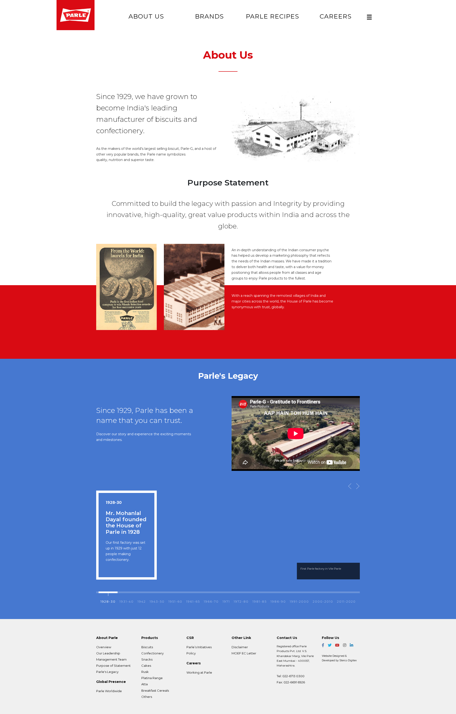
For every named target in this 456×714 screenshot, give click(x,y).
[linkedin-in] (351, 645)
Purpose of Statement (113, 665)
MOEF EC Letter (244, 653)
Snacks (146, 659)
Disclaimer (240, 647)
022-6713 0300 (293, 676)
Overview (103, 647)
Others (146, 697)
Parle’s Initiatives (199, 647)
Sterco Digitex (348, 660)
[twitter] (330, 645)
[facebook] (323, 645)
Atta (144, 684)
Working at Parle (199, 672)
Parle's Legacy (107, 672)
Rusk (145, 672)
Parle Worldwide (109, 691)
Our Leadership (108, 653)
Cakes (146, 665)
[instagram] (344, 645)
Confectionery (152, 653)
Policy (191, 653)
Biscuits (147, 647)
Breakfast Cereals (155, 690)
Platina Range (152, 678)
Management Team (111, 659)
